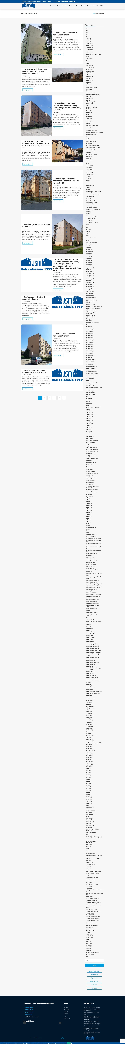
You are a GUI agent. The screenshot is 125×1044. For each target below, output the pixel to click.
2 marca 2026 (57, 338)
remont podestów (90, 671)
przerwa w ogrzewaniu (91, 608)
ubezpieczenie (89, 814)
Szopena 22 (89, 801)
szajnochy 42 (89, 744)
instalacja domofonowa (92, 202)
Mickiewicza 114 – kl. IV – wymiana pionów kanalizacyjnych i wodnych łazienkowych (91, 1029)
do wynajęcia (89, 138)
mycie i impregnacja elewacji (93, 407)
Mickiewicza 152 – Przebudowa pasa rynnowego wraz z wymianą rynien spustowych (92, 1018)
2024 (87, 32)
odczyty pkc (89, 453)
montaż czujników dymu (92, 382)
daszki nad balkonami (91, 130)
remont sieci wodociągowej (93, 693)
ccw (87, 105)
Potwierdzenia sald (91, 564)
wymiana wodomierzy (91, 923)
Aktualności (52, 5)
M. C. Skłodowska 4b (91, 297)
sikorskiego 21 (89, 720)
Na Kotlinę (88, 409)
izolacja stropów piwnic (92, 222)
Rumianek (88, 704)
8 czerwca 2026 (57, 185)
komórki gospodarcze (91, 237)
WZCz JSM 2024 (90, 950)
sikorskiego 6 (89, 722)
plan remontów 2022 (91, 536)
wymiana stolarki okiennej (92, 920)
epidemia (88, 171)
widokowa (88, 866)
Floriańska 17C (89, 178)
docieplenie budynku (91, 141)
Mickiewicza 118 (90, 333)
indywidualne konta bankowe (93, 191)
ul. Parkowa (89, 827)
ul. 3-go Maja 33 (90, 823)
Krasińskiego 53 (90, 279)
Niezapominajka (90, 436)
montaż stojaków (90, 392)
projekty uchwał (90, 568)
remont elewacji (90, 641)
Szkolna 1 (88, 770)
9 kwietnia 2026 (57, 272)
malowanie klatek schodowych (94, 306)
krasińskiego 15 (90, 275)
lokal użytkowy (89, 293)
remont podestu (90, 673)
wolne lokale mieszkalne (92, 877)
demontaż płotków (91, 134)
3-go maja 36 (89, 47)
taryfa (87, 805)
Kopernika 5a (89, 258)
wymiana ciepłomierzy (91, 909)
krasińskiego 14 (90, 273)
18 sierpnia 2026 (58, 37)
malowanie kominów (91, 310)
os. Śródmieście (90, 482)
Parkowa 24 (89, 514)
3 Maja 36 (88, 38)
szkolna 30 (88, 785)
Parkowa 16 (89, 507)
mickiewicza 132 (90, 346)
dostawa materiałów (91, 154)
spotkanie (88, 737)
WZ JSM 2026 (89, 937)
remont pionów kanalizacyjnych (94, 668)
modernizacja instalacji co (92, 375)
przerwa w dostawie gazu (92, 599)
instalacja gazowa (90, 205)
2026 (87, 36)
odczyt (87, 444)
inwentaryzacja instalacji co (93, 209)
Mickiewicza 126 (90, 341)
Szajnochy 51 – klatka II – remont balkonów (34, 298)
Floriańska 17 (89, 172)
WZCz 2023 (89, 943)
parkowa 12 (89, 503)
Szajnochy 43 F (89, 752)
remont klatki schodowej (92, 662)
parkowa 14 (89, 505)
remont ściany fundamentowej (94, 691)
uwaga (87, 834)
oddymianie (89, 457)
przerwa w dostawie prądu (92, 601)
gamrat (87, 180)
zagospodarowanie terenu (92, 952)
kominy (87, 235)
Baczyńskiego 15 (90, 67)
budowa (88, 100)
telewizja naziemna (91, 810)
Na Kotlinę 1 (89, 411)
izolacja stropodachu (91, 218)
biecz (87, 91)
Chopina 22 (89, 114)
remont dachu (89, 635)
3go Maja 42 (89, 52)
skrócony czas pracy (91, 735)
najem (87, 435)
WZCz (87, 939)
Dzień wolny (89, 167)
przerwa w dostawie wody (92, 603)
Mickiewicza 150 (90, 348)
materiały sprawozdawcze (92, 322)
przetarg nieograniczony (92, 612)
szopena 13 (89, 796)
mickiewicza (89, 326)
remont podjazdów (91, 675)
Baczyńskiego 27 (90, 71)
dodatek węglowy (90, 149)
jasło (87, 226)
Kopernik (88, 246)
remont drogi (89, 639)
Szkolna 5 (88, 790)
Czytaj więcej (57, 54)
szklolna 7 (88, 768)
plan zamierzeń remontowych (93, 538)
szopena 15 (89, 798)
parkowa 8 (88, 522)
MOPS (87, 396)
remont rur (88, 684)
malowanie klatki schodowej (93, 308)
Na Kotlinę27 (89, 433)
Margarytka (89, 319)
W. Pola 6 (88, 850)
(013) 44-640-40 (64, 1)
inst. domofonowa (90, 193)
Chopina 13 (89, 109)
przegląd (88, 575)
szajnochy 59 (89, 766)
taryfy (87, 809)
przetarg (88, 610)
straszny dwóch (90, 741)
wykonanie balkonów (91, 900)
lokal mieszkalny (90, 291)
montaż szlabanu (90, 394)
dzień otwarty (89, 165)
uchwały (88, 816)
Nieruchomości (70, 5)
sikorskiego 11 (89, 713)
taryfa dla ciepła (90, 807)
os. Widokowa (89, 496)
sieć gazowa (89, 709)
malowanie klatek (90, 304)
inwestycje (88, 213)
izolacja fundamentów (91, 217)
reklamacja (88, 626)
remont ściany (89, 689)
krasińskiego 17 (90, 277)
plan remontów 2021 (91, 534)
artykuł (87, 56)
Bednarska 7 (89, 82)
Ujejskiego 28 (89, 818)
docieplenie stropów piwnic (93, 147)
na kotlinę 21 (89, 422)
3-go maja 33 (89, 43)
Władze (89, 5)
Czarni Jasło (89, 120)
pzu (87, 617)
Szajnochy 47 (89, 755)
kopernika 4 (89, 255)
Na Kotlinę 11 (89, 412)
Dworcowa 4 (89, 160)
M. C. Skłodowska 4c (91, 299)
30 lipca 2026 (26, 75)
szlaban (88, 794)
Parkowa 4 (88, 518)
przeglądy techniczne (91, 592)
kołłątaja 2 (88, 231)
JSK (87, 228)
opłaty (87, 466)
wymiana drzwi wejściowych (93, 911)
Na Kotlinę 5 (89, 427)
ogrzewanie (89, 464)
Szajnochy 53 (89, 761)
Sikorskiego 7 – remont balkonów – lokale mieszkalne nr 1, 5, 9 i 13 (66, 181)
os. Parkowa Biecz (90, 480)
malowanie (88, 302)
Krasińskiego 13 (90, 271)
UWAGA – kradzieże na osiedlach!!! (91, 1021)
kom (87, 233)
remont (87, 630)
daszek (87, 128)
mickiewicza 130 (90, 344)
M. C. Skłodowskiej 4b (91, 301)
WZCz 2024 (89, 945)
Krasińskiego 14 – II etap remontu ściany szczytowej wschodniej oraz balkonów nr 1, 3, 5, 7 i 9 (67, 106)
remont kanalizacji (90, 660)
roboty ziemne (89, 700)
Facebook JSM (28, 1014)
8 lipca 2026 (57, 112)
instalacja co (89, 198)
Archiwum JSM (67, 1018)
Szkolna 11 (88, 772)
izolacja (88, 215)
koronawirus (89, 266)
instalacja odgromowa (92, 207)
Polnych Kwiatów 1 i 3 (91, 560)
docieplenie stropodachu (92, 145)
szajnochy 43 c (89, 748)
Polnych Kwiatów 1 (90, 559)
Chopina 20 (89, 112)
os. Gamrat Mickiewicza (92, 473)
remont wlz (89, 697)
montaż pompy (90, 390)
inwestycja (88, 211)
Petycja (87, 523)
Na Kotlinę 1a (89, 420)
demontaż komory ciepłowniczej (94, 132)
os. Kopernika (89, 475)
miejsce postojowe (90, 361)
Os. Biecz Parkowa (90, 471)
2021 (87, 29)
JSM (94, 13)
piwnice (88, 529)
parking (88, 498)
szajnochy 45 (89, 753)
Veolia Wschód (90, 844)
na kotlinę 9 (89, 431)
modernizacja (89, 364)
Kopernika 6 (89, 260)
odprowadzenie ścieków (92, 458)
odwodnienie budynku (91, 462)
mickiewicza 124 (90, 339)
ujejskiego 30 (89, 820)
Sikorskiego (89, 711)
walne (87, 851)
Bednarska (88, 74)
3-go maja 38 (89, 49)
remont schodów (90, 687)
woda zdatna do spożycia (92, 873)
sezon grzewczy (90, 706)
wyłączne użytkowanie (91, 904)
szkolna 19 (88, 779)
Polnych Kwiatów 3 (90, 562)
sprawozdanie (89, 739)
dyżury (87, 163)
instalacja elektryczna (91, 204)
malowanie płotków (91, 317)
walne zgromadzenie (91, 853)
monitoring (89, 380)
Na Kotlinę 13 (89, 414)
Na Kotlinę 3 (89, 425)
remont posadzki (90, 679)
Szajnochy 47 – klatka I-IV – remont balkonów (66, 34)
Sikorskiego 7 (89, 724)
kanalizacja (89, 229)
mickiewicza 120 (90, 335)
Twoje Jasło (89, 812)
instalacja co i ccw (90, 200)
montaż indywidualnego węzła (94, 387)
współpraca (89, 886)
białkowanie (89, 85)
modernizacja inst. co (91, 366)
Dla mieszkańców (81, 5)
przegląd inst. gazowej (91, 582)
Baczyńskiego (89, 65)
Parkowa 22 (89, 512)
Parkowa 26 (89, 516)
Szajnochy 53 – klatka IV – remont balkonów (65, 335)
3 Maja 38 (88, 40)
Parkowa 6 (88, 520)
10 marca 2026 (26, 301)
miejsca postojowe (90, 359)
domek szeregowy (90, 150)
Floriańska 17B (89, 176)
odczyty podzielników (91, 455)
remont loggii (89, 666)
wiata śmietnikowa (90, 864)
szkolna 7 (88, 792)
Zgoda (68, 1043)
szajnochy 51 (89, 759)
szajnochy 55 (89, 763)
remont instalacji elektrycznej (93, 650)
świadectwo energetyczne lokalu (94, 742)
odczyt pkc (88, 446)
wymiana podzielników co (92, 918)
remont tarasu (89, 695)
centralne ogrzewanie (91, 107)
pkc (86, 531)
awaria (87, 62)
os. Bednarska (89, 469)
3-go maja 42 (89, 51)
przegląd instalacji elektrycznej (94, 584)
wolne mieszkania (90, 879)
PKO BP (87, 533)
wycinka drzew (89, 888)
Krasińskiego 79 (90, 284)
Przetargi (66, 1011)
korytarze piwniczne (91, 268)
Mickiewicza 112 (90, 328)
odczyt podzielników (91, 447)
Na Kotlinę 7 (89, 429)
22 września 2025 (27, 374)
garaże (87, 182)
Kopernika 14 (89, 251)
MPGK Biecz (89, 401)
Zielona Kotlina (90, 954)
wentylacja (88, 860)
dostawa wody (89, 156)
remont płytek (89, 669)
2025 (87, 34)
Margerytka (89, 320)
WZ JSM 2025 (89, 936)
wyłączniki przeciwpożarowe (93, 905)
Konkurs (88, 239)
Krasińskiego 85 (90, 286)
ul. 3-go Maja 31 (90, 821)
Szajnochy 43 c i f (90, 750)
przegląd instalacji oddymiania (94, 585)
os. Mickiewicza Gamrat (92, 477)
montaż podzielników (91, 389)
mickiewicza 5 (89, 353)
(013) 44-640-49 (29, 1009)
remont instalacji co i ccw (92, 648)
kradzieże (88, 269)
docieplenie (89, 139)
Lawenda (88, 290)
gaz (87, 183)
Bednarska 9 (89, 84)
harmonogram (89, 187)
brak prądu (88, 96)
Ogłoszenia (94, 978)
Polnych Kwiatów (90, 557)
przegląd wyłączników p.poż (93, 587)
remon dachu (89, 628)
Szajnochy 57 (89, 764)
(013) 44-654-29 (72, 1)
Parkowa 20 (89, 510)
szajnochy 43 (89, 746)
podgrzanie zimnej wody (92, 553)
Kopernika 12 (89, 249)
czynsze (88, 123)
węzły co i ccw (89, 862)
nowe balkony (89, 438)
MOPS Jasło (89, 398)
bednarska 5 (89, 78)
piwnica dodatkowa (91, 527)
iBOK (101, 5)
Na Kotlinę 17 (89, 418)
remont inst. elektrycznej (92, 643)
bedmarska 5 (89, 73)
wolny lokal (89, 882)
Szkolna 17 (88, 777)
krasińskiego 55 (90, 280)
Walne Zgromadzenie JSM (92, 858)
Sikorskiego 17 (89, 717)
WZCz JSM (88, 948)
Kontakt (96, 5)
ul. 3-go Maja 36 (90, 825)
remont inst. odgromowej (92, 644)
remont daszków (90, 637)
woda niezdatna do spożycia (93, 871)
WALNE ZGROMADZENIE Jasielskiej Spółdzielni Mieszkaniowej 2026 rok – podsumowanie (92, 1009)
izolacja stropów (90, 220)
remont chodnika (90, 633)
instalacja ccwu (90, 196)
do (86, 136)
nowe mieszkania (90, 442)
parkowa (88, 499)
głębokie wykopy (90, 185)
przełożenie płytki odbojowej (93, 594)
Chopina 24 (89, 116)
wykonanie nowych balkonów (93, 902)
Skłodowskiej (89, 730)
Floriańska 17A (89, 174)
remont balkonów (90, 632)
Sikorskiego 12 (89, 715)
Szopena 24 (89, 803)
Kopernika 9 (89, 264)
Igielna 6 (88, 189)
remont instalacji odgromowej (93, 652)
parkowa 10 (89, 501)
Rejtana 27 (88, 624)
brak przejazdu (89, 98)
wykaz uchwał (89, 896)
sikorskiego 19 (89, 719)
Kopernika (88, 247)
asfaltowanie (89, 58)
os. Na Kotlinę (89, 479)
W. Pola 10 (88, 846)
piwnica (88, 525)
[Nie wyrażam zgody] (71, 1043)
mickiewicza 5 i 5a (90, 355)
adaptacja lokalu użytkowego (93, 54)
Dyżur (87, 161)
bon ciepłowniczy (90, 92)
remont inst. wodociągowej (93, 646)
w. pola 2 (88, 848)
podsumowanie (90, 555)
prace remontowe (90, 566)
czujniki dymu (89, 121)
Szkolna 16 (88, 775)
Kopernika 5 (89, 257)
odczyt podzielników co (92, 449)
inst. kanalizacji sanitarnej (92, 194)
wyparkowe (89, 934)
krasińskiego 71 (90, 282)
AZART (87, 63)
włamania (88, 868)
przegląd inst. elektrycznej (92, 580)
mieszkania (89, 363)
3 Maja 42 (88, 41)
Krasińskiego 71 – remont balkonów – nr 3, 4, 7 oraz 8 (34, 371)
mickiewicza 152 (90, 350)
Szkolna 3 (88, 783)
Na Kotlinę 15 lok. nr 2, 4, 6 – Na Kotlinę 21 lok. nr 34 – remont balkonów (35, 71)
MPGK (87, 400)
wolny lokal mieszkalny (92, 884)
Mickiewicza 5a (90, 357)
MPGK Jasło (89, 403)
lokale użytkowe (90, 295)
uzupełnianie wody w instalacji (94, 836)
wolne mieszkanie (90, 880)
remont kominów (90, 664)
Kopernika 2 (89, 253)
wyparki (88, 932)
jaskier (87, 224)
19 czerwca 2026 (27, 150)
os (86, 468)
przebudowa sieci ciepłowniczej (94, 573)
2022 (87, 30)
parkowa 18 (89, 509)
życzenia (88, 956)
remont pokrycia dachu (92, 677)
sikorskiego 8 (89, 726)
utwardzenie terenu (91, 832)
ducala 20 (88, 158)
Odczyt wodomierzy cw (92, 451)
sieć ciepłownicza (90, 708)
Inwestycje (94, 984)
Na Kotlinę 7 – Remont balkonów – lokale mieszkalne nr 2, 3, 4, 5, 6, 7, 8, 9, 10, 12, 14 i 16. (36, 144)
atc (86, 60)
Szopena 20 (89, 799)
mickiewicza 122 (90, 337)
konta (87, 240)
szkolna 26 (88, 781)
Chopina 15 (89, 110)
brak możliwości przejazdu (93, 94)
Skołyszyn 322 (89, 733)
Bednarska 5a (89, 80)
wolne (87, 875)
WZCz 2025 (89, 947)
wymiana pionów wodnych (93, 916)
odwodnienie (89, 460)
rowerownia (89, 702)
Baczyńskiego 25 (90, 69)
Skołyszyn (88, 731)
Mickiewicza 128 (90, 342)
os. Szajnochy (89, 484)
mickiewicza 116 (90, 331)
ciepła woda (89, 118)
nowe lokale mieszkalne (92, 440)
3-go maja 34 (89, 45)
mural (87, 405)
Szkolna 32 (88, 786)
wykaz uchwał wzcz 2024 (92, 898)
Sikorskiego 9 (89, 728)
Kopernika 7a (89, 262)
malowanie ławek (90, 315)
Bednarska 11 (89, 76)
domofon (88, 152)
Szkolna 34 (88, 788)
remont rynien (89, 686)
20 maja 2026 (26, 229)
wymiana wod (89, 922)
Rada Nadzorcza (90, 619)
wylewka (88, 907)
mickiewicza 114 (90, 330)
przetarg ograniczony (91, 614)
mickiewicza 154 (90, 352)
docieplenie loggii (90, 143)
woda (87, 869)
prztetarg (88, 615)
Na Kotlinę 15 (89, 416)
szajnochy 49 (89, 757)
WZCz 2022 (89, 941)
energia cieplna (89, 169)
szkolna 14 (88, 774)
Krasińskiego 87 (90, 288)
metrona (88, 324)
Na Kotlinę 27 (89, 424)
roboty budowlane (90, 698)
